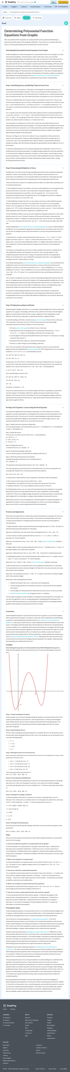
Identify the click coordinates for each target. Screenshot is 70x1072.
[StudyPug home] (9, 1005)
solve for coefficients (48, 541)
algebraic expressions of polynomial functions (45, 75)
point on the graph (41, 320)
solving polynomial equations (40, 919)
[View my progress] (66, 23)
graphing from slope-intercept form (38, 932)
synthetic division (33, 636)
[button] (27, 2)
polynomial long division (18, 636)
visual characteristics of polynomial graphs (32, 226)
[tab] (6, 18)
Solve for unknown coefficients (20, 593)
